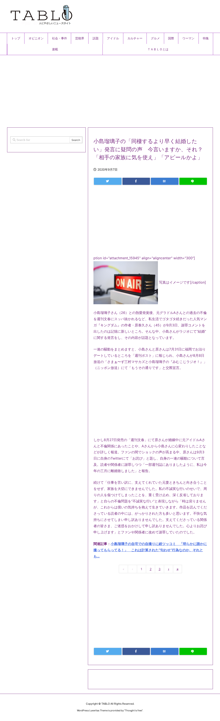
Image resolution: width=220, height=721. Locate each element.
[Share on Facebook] (136, 181)
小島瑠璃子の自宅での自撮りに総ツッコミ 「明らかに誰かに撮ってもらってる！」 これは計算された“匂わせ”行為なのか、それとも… (150, 550)
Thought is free (133, 710)
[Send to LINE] (193, 181)
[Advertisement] (110, 89)
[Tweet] (108, 181)
